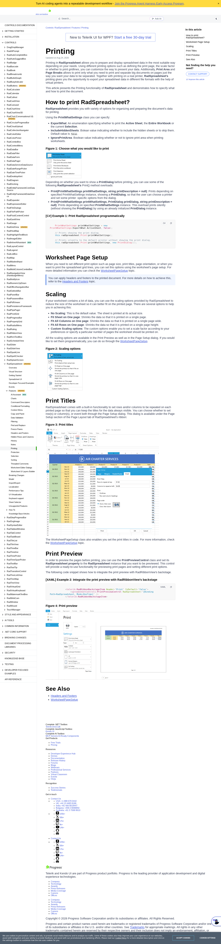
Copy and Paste (17, 414)
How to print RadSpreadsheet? (88, 102)
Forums (54, 763)
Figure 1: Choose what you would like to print (77, 148)
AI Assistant (16, 395)
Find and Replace (18, 425)
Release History (58, 760)
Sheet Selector (15, 502)
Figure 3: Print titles (59, 424)
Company (55, 881)
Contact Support (197, 74)
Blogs (53, 765)
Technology (56, 884)
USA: (66, 801)
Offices (54, 895)
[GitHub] (57, 831)
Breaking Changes (16, 475)
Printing (14, 448)
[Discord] (57, 834)
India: (66, 806)
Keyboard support (16, 498)
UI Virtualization (15, 494)
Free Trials (55, 743)
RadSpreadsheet (62, 28)
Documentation (58, 758)
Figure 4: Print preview (61, 605)
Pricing (54, 745)
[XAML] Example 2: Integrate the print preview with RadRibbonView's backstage (101, 579)
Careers (54, 893)
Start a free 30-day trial (132, 37)
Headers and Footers (20, 433)
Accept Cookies (183, 938)
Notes (13, 444)
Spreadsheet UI (15, 379)
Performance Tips (16, 491)
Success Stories (58, 788)
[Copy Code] (171, 223)
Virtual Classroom (59, 774)
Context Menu (17, 410)
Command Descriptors (20, 402)
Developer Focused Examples (21, 383)
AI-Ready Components (68, 736)
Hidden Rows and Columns (22, 437)
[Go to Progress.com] (54, 868)
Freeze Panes (17, 429)
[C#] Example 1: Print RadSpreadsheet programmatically (85, 216)
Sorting (14, 460)
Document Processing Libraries (18, 645)
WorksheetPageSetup (114, 270)
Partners (54, 772)
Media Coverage (58, 891)
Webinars (55, 767)
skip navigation (42, 14)
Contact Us (56, 799)
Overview (13, 368)
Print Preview (64, 553)
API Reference (13, 679)
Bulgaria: (67, 808)
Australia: (68, 810)
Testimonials (56, 790)
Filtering (14, 421)
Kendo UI (50, 731)
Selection (15, 456)
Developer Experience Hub (63, 754)
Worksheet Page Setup (77, 257)
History (14, 441)
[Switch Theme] (216, 19)
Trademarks (137, 927)
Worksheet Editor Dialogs (21, 467)
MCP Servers (52, 736)
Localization (14, 487)
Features (76, 28)
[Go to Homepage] (49, 14)
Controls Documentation (20, 25)
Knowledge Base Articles (19, 514)
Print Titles (60, 400)
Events (12, 387)
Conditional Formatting (20, 406)
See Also (58, 688)
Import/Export (14, 483)
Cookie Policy (120, 938)
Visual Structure (15, 371)
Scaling (56, 294)
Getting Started (15, 375)
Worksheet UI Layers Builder (23, 471)
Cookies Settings (207, 938)
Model (11, 479)
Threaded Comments (20, 464)
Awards (54, 886)
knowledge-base (14, 658)
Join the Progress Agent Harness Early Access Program (149, 3)
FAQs (53, 779)
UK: (66, 803)
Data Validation (17, 418)
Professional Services (61, 770)
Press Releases (58, 888)
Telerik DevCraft (53, 727)
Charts (13, 398)
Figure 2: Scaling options (63, 348)
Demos (54, 756)
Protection (15, 452)
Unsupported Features (18, 506)
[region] (110, 938)
